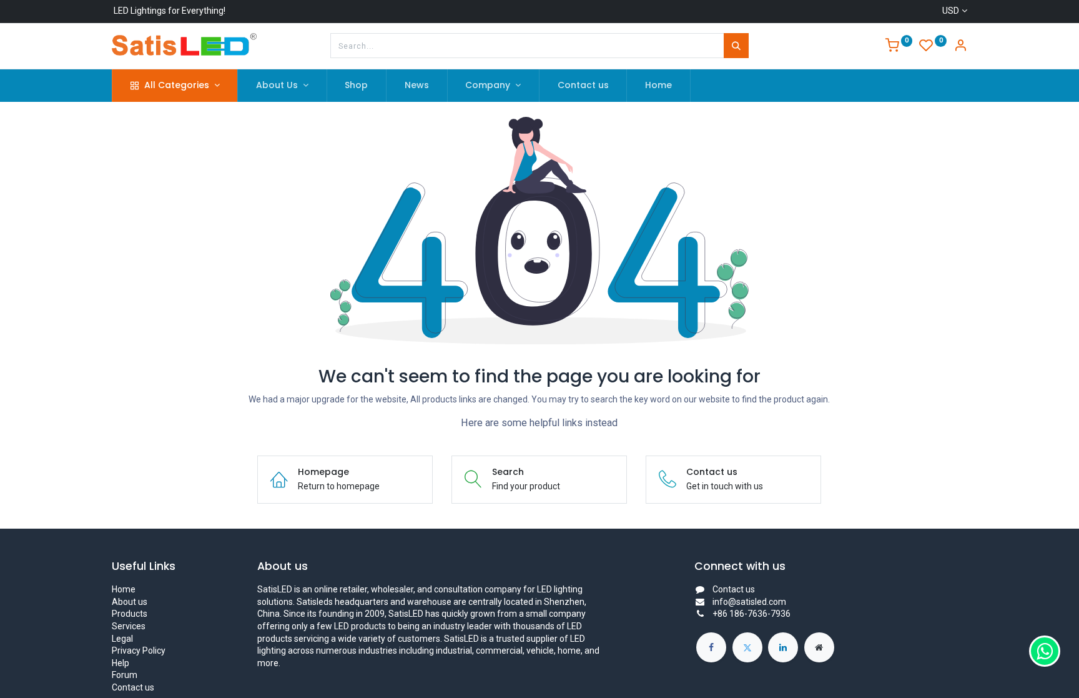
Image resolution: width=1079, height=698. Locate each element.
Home (123, 589)
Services (128, 626)
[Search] (736, 45)
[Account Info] (960, 47)
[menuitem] (357, 85)
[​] (711, 647)
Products (129, 614)
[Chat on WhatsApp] (1044, 651)
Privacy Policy (138, 651)
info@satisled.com (749, 602)
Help (120, 663)
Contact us (133, 687)
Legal (122, 639)
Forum (124, 675)
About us (129, 602)
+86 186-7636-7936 (751, 614)
